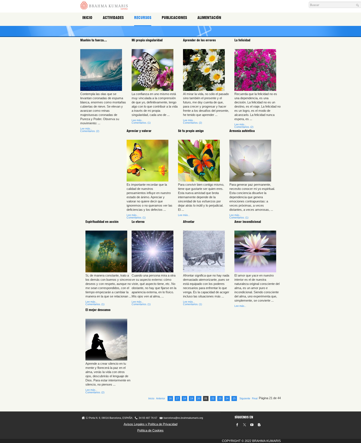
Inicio (87, 17)
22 (212, 398)
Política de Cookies (150, 430)
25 (234, 398)
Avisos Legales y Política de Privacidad (150, 424)
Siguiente (244, 398)
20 (198, 398)
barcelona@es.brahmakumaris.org (183, 417)
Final (255, 398)
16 (170, 398)
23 (220, 398)
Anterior (160, 398)
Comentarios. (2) (89, 131)
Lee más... (86, 128)
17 (177, 398)
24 (227, 398)
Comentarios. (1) (141, 122)
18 (184, 398)
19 (191, 398)
